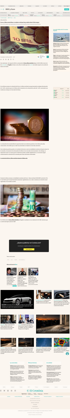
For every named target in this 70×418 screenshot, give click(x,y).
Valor (68, 88)
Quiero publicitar (30, 249)
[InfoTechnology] (46, 394)
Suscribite (28, 396)
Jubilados (21, 6)
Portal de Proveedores (47, 396)
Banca (58, 12)
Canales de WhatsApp (18, 396)
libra (15, 17)
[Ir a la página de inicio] (3, 9)
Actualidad (40, 12)
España (16, 259)
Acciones (45, 6)
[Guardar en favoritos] (48, 57)
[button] (67, 353)
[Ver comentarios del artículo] (13, 59)
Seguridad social (11, 6)
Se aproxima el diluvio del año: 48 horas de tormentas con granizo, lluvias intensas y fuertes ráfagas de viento (61, 51)
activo (31, 64)
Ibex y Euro (25, 12)
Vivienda (29, 6)
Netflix (59, 6)
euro (12, 259)
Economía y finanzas (15, 12)
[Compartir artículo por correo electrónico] (10, 59)
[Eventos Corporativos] (30, 394)
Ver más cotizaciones (66, 15)
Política (32, 12)
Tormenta (2, 6)
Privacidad (35, 404)
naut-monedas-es (22, 259)
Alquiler (37, 6)
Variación (61, 88)
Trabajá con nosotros (59, 396)
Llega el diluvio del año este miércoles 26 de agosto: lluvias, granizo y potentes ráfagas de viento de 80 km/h (61, 62)
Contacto (8, 396)
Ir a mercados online (3, 15)
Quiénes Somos (36, 396)
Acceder (66, 9)
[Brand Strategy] (35, 394)
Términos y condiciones (35, 402)
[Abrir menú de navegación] (1, 9)
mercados (4, 64)
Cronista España (3, 17)
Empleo (52, 6)
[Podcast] (40, 394)
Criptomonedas (50, 12)
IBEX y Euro (10, 17)
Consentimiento (35, 406)
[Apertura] (24, 394)
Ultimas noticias (3, 12)
